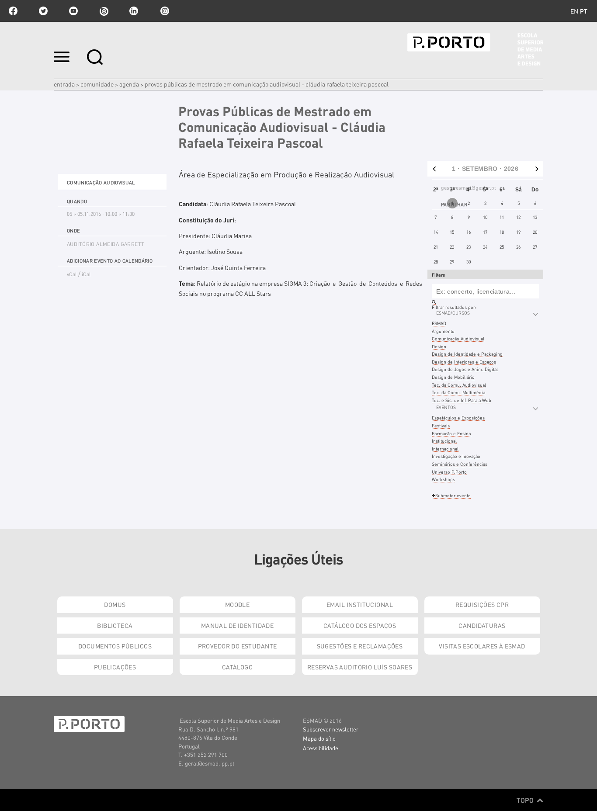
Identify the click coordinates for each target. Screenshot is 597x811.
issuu (103, 11)
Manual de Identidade (237, 625)
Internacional (445, 448)
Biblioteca (114, 625)
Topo (526, 800)
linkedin (133, 11)
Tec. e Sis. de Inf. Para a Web (461, 400)
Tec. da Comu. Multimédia (458, 392)
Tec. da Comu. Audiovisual (459, 385)
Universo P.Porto (449, 472)
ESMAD (439, 323)
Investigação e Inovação (456, 456)
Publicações (115, 667)
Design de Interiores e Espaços (464, 361)
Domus (114, 604)
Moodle (237, 604)
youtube (73, 11)
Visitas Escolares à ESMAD (482, 646)
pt (583, 11)
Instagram (164, 11)
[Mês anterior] (432, 169)
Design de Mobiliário (453, 377)
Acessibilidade (320, 748)
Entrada (64, 84)
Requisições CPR (482, 604)
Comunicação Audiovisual (458, 338)
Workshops (443, 479)
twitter (43, 11)
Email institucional (359, 604)
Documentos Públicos (115, 646)
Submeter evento (453, 495)
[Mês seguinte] (538, 169)
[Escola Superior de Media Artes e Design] (475, 49)
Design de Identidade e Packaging (467, 354)
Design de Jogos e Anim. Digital (465, 369)
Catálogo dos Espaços (359, 625)
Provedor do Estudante (237, 646)
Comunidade (97, 84)
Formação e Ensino (451, 433)
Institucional (444, 441)
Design (439, 346)
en (574, 11)
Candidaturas (481, 625)
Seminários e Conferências (459, 464)
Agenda (129, 84)
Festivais (441, 425)
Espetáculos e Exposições (458, 417)
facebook (13, 11)
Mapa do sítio (319, 738)
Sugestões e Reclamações (360, 646)
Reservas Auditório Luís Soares (360, 667)
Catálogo (237, 667)
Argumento (443, 331)
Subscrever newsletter (330, 729)
